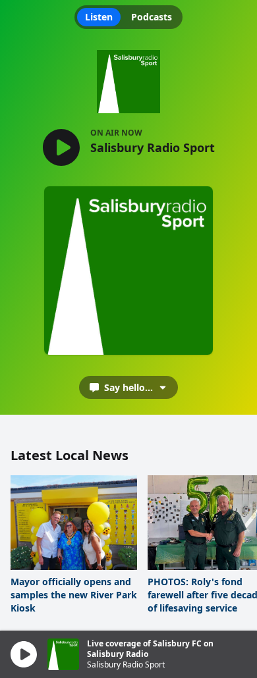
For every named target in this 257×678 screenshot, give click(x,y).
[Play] (24, 654)
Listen (99, 17)
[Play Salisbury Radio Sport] (61, 148)
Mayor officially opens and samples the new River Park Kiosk (74, 594)
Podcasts (151, 17)
